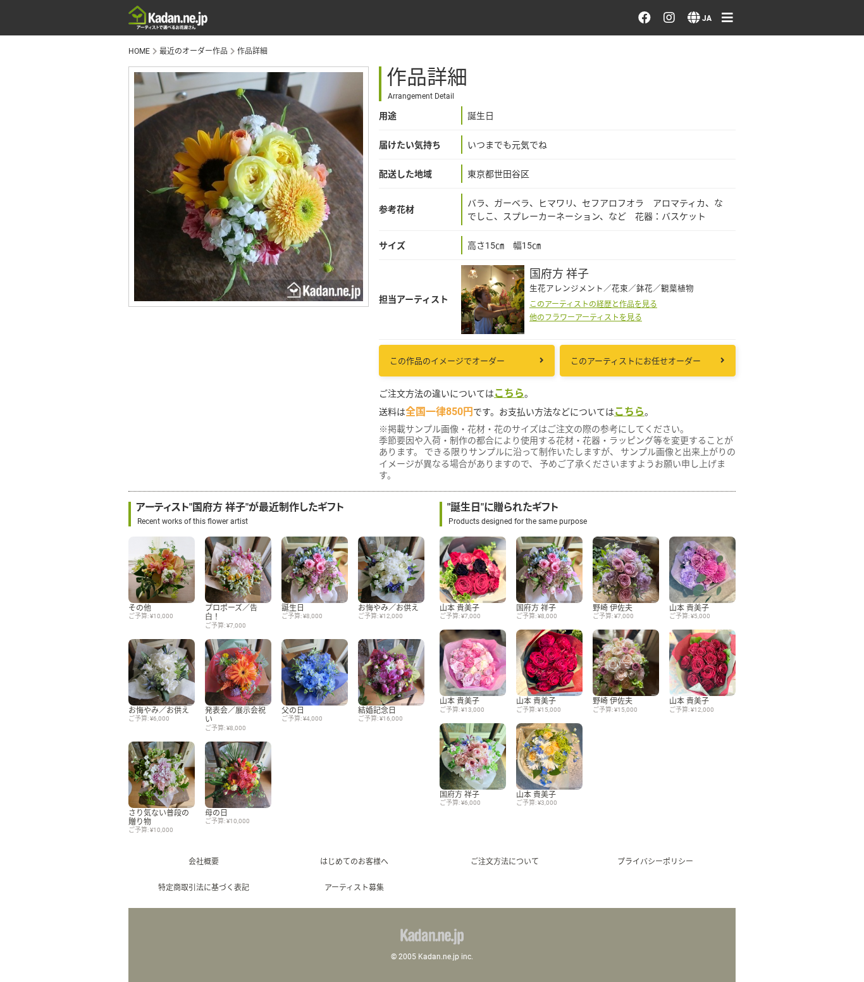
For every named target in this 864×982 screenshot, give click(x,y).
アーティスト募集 (354, 887)
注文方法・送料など (723, 401)
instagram (709, 546)
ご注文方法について (505, 861)
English (690, 665)
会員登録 (694, 281)
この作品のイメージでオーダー (447, 360)
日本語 (689, 629)
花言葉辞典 (700, 365)
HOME (139, 51)
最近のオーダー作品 (723, 89)
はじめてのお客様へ (354, 861)
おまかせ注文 (706, 53)
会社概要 (203, 861)
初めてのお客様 (711, 437)
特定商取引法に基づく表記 (203, 887)
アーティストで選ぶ (722, 126)
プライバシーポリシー (729, 473)
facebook (707, 509)
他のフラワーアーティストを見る (585, 317)
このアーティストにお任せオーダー (636, 360)
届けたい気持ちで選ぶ (729, 162)
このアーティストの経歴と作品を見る (593, 304)
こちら (509, 392)
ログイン (694, 245)
